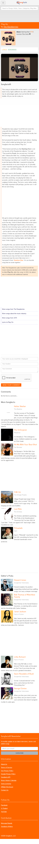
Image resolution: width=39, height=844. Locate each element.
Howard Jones (20, 580)
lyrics (4, 49)
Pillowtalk (18, 528)
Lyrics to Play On (7, 322)
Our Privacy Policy (7, 771)
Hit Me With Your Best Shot (25, 444)
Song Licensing (6, 783)
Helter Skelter (20, 406)
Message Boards (6, 823)
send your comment (11, 385)
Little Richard (19, 657)
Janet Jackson (20, 611)
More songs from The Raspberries (13, 309)
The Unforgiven (20, 430)
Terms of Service (6, 767)
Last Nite (18, 509)
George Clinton (20, 688)
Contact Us (4, 790)
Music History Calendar (8, 780)
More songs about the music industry (14, 313)
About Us (4, 764)
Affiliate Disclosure (7, 787)
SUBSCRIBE (20, 753)
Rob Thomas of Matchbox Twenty (24, 595)
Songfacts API (5, 777)
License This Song (22, 34)
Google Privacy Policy (8, 774)
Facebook (4, 805)
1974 (31, 32)
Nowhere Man (18, 260)
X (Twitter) (4, 808)
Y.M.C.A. (17, 492)
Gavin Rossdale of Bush (24, 674)
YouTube (4, 811)
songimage (12, 49)
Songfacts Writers (7, 826)
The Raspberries (11, 26)
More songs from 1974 (9, 318)
